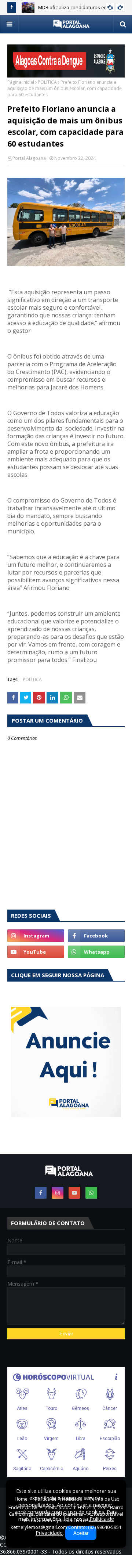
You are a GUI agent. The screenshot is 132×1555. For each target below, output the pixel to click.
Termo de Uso (104, 1499)
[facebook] (96, 935)
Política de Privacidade (58, 1499)
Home (21, 1499)
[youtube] (35, 952)
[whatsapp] (96, 952)
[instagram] (35, 935)
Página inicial (20, 82)
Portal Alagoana (29, 158)
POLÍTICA (47, 82)
